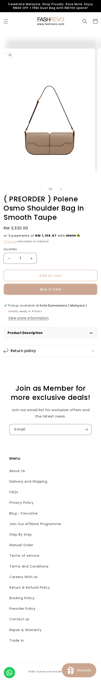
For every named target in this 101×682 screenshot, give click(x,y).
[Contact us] (9, 672)
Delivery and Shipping (28, 481)
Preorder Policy (22, 608)
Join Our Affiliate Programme (35, 524)
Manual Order (21, 545)
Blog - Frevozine (23, 513)
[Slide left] (40, 189)
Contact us (19, 619)
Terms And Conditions (29, 566)
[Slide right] (61, 189)
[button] (6, 21)
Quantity (10, 249)
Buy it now (50, 289)
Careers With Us (23, 577)
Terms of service (24, 555)
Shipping (10, 241)
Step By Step (20, 534)
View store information (28, 318)
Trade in (16, 640)
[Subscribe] (86, 429)
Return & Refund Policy (29, 587)
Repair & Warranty (25, 630)
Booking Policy (21, 598)
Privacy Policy (21, 502)
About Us (17, 471)
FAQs (13, 492)
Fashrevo (41, 671)
